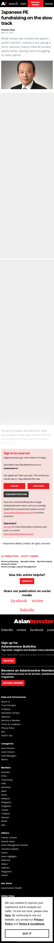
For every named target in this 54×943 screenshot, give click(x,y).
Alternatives (9, 556)
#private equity (44, 561)
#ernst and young (9, 561)
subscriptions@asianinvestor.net (19, 512)
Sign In (14, 486)
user (23, 3)
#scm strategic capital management (18, 566)
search (13, 3)
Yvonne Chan (8, 29)
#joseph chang (28, 561)
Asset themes (30, 556)
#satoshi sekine (9, 564)
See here (8, 526)
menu (49, 3)
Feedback (27, 581)
